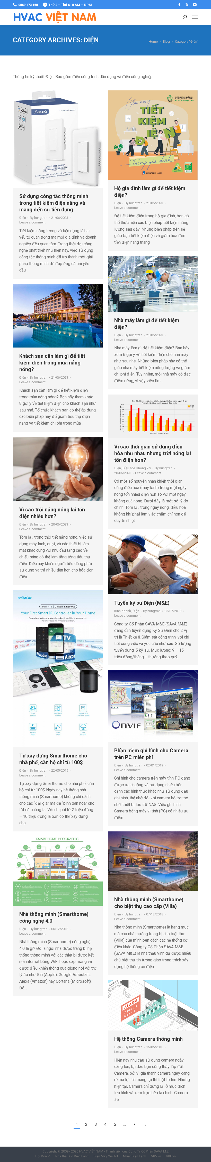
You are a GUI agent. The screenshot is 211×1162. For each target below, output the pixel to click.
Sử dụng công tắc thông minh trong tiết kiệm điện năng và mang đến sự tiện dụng (53, 203)
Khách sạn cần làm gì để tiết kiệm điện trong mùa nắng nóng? (52, 362)
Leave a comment (32, 222)
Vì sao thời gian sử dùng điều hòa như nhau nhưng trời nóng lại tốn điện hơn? (152, 453)
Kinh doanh (122, 611)
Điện (22, 218)
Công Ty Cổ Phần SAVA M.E (148, 1151)
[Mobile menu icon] (195, 17)
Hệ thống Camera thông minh (148, 1039)
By (38, 218)
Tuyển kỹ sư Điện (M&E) (142, 603)
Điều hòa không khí (136, 468)
